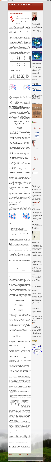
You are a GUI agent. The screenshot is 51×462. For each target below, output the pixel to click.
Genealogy (36, 136)
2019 (33, 144)
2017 (33, 146)
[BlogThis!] (22, 270)
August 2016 (35, 150)
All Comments (34, 173)
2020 (33, 143)
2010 (33, 166)
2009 (33, 167)
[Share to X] (23, 270)
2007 (33, 169)
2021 (33, 142)
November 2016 (35, 148)
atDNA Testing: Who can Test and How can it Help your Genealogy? (19, 273)
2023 (33, 141)
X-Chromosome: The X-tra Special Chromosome (16, 13)
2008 (33, 168)
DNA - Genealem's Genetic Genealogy (20, 4)
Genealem (34, 323)
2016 (33, 147)
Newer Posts (11, 454)
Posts (33, 172)
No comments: (18, 270)
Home (20, 454)
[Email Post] (20, 270)
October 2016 (35, 149)
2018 (33, 145)
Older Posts (29, 454)
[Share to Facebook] (24, 270)
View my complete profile (35, 338)
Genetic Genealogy (37, 135)
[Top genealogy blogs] (37, 127)
